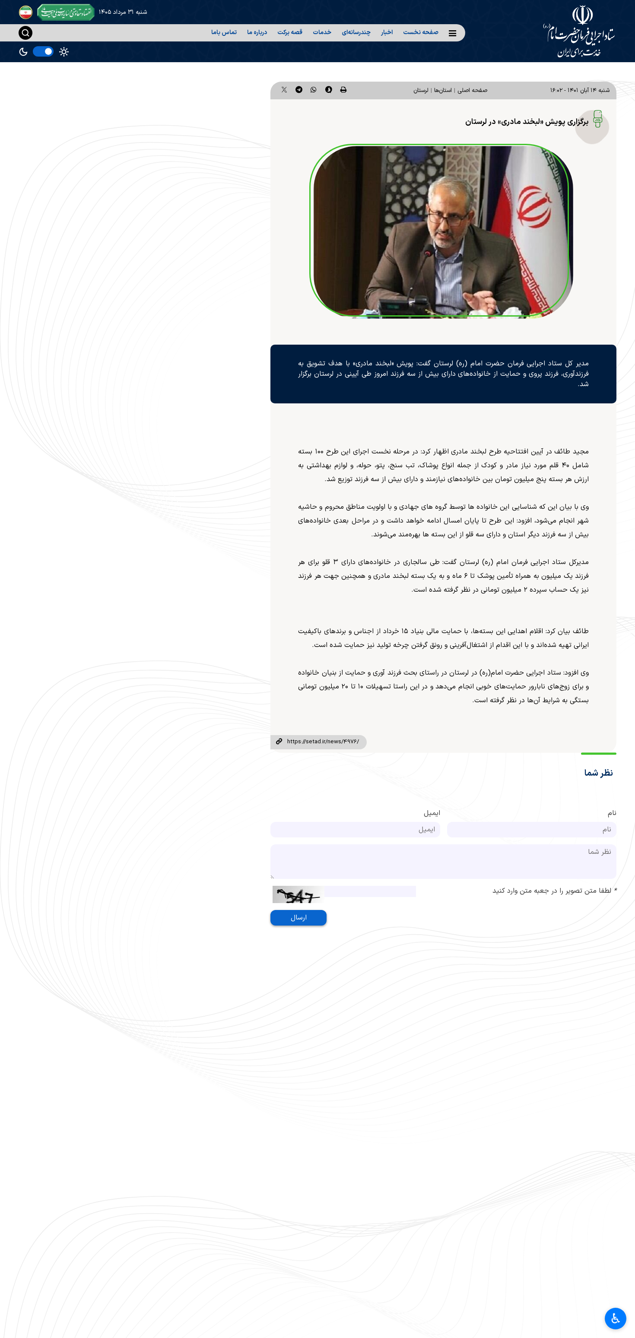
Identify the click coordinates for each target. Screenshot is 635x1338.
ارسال (299, 918)
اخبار (387, 32)
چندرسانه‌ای (356, 32)
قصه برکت (289, 32)
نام (612, 813)
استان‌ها (443, 90)
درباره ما (257, 32)
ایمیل (432, 813)
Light (64, 52)
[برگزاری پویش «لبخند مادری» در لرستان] (443, 232)
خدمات (322, 32)
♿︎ (616, 1318)
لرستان (421, 90)
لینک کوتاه (278, 742)
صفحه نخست (420, 32)
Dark (23, 52)
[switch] (43, 51)
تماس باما (224, 32)
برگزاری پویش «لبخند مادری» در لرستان (527, 122)
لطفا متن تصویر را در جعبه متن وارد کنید (554, 891)
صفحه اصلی (472, 90)
